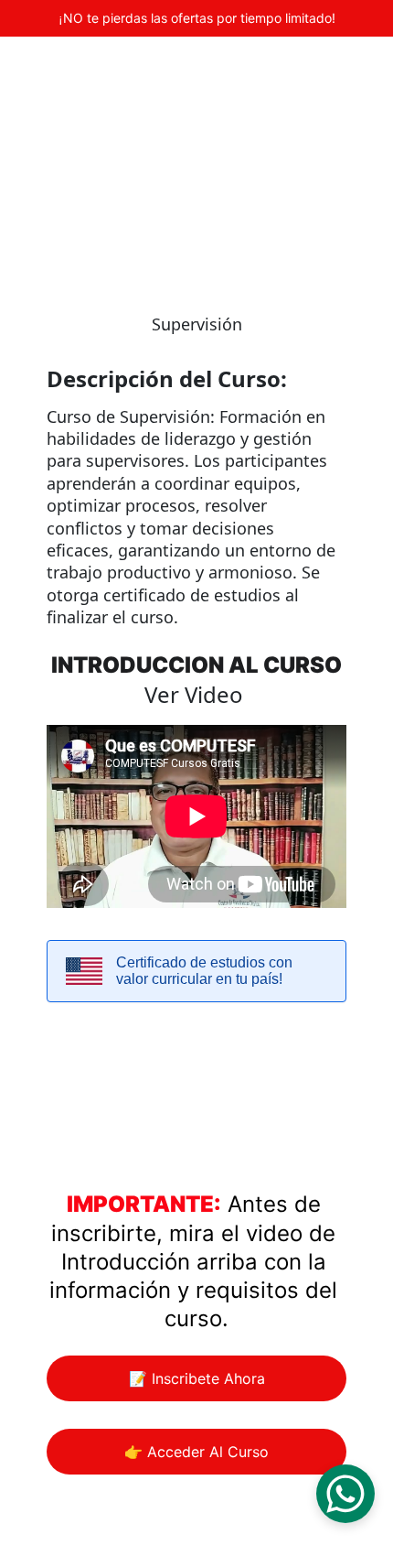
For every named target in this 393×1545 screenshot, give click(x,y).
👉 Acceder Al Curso (196, 1451)
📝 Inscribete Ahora (197, 1378)
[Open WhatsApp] (345, 1493)
